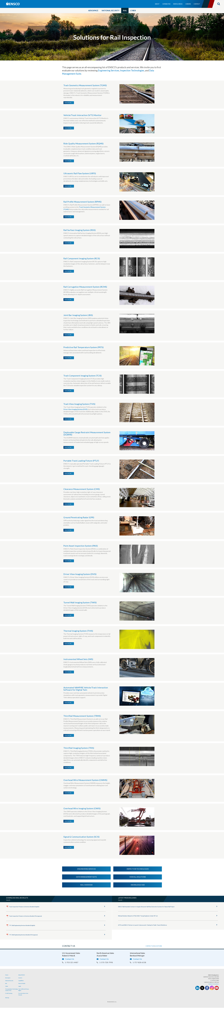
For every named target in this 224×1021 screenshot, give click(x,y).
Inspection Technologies (132, 70)
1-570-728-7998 (106, 962)
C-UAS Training (8, 993)
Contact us (150, 946)
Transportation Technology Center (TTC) (11, 989)
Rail (125, 10)
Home (6, 975)
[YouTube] (217, 988)
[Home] (20, 4)
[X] (202, 988)
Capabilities (166, 4)
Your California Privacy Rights (23, 989)
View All (8, 900)
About (157, 4)
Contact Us (69, 959)
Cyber (133, 10)
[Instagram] (212, 988)
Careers (188, 4)
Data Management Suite (86, 877)
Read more (69, 103)
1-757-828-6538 (139, 962)
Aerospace (93, 10)
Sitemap (7, 997)
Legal (19, 986)
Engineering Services (108, 70)
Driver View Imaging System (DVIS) (75, 409)
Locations (158, 946)
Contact (197, 4)
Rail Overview (86, 885)
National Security (110, 10)
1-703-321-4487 (71, 962)
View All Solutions (138, 877)
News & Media (177, 4)
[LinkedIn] (197, 988)
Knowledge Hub (138, 885)
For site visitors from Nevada (23, 994)
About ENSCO (21, 975)
